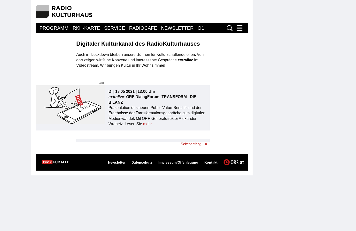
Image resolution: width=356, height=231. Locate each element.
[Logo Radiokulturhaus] (64, 11)
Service (114, 28)
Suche (229, 28)
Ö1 (201, 28)
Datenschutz (142, 162)
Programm (54, 28)
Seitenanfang (191, 144)
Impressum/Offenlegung (178, 162)
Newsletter (177, 28)
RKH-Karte (86, 28)
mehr (147, 124)
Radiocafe (143, 28)
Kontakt (210, 162)
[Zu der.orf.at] (55, 162)
